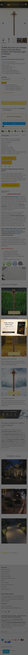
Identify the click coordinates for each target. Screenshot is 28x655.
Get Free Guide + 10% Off (8, 332)
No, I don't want (8, 334)
